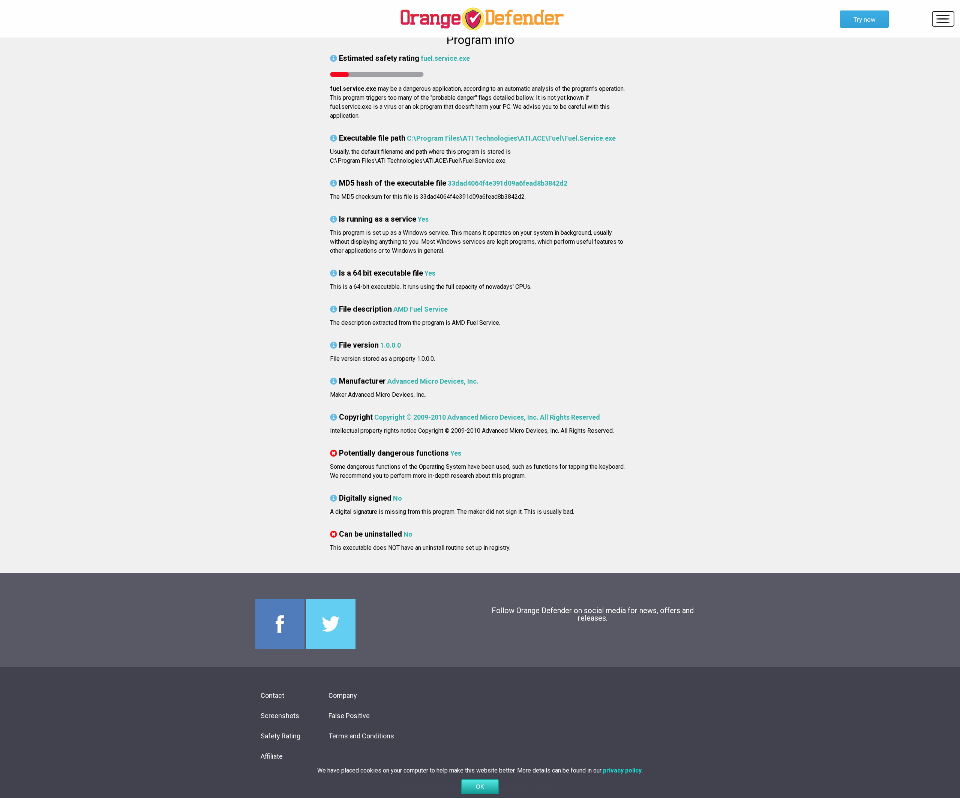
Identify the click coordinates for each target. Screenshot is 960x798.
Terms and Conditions (361, 736)
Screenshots (280, 716)
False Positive (349, 716)
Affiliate (272, 756)
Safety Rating (280, 736)
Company (342, 695)
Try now (865, 19)
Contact (272, 695)
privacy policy (622, 770)
